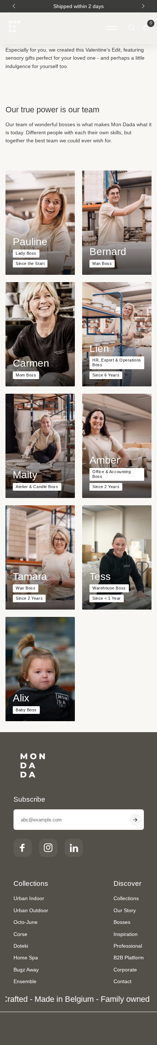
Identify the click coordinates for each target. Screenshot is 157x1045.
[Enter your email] (135, 819)
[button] (14, 6)
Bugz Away (26, 970)
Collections (126, 898)
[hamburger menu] (111, 28)
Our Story (125, 910)
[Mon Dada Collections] (14, 28)
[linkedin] (74, 848)
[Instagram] (48, 848)
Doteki (21, 946)
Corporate (125, 970)
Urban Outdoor (31, 910)
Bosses (122, 922)
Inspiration (126, 934)
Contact (122, 981)
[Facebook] (23, 848)
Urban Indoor (29, 898)
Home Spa (26, 957)
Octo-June (26, 922)
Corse (20, 934)
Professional (128, 946)
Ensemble (25, 981)
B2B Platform (129, 957)
